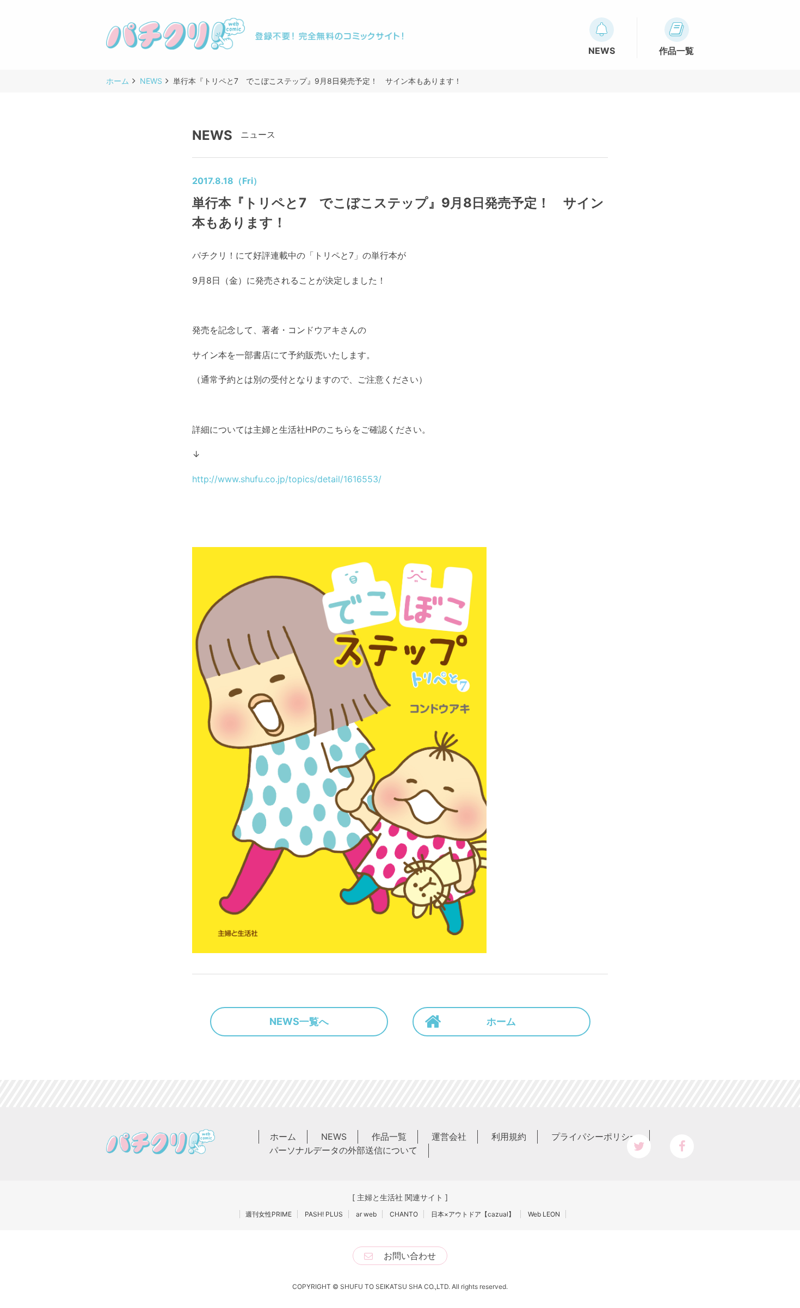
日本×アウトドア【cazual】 (473, 1214)
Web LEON (544, 1214)
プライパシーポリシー (594, 1136)
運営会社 (449, 1136)
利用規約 (508, 1136)
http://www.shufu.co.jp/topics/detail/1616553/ (286, 479)
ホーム (501, 1021)
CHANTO (404, 1214)
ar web (366, 1214)
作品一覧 (389, 1136)
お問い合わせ (410, 1255)
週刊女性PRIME (268, 1214)
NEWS (334, 1136)
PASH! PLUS (324, 1214)
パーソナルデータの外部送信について (343, 1150)
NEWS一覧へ (299, 1021)
